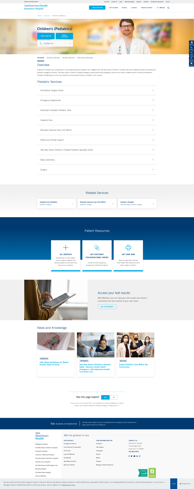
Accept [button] (174, 483)
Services (124, 7)
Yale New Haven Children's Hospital (46, 448)
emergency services (70, 443)
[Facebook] (129, 456)
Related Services (68, 58)
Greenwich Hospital (41, 451)
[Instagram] (139, 456)
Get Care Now (113, 7)
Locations (134, 7)
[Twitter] (131, 456)
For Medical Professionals (157, 1)
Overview (40, 58)
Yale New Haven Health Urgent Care (46, 465)
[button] (185, 483)
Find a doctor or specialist (72, 447)
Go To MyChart (107, 306)
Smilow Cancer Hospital (42, 462)
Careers (168, 1)
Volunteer (139, 1)
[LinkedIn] (137, 456)
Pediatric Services (53, 58)
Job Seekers (100, 447)
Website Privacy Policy (68, 485)
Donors (98, 454)
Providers (99, 443)
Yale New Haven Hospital (43, 472)
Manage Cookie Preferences (104, 465)
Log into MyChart (69, 454)
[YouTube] (134, 456)
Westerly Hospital (40, 469)
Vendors (98, 461)
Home (39, 15)
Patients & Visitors (146, 7)
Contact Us (114, 1)
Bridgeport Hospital (41, 444)
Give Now (146, 1)
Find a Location (64, 36)
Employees (99, 451)
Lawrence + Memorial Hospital (44, 455)
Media (98, 458)
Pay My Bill (67, 458)
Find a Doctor (97, 7)
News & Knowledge (129, 1)
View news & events (70, 461)
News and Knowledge (85, 58)
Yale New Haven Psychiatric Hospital (46, 458)
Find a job (67, 451)
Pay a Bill (106, 1)
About (120, 1)
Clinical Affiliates (40, 476)
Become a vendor (69, 465)
